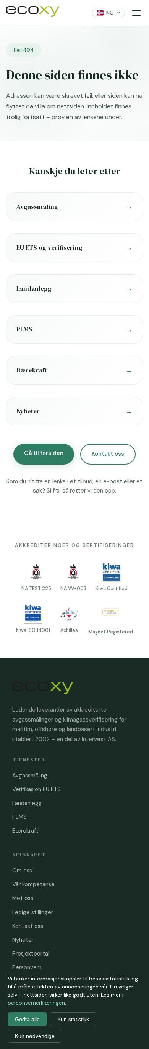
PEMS (19, 817)
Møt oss (22, 898)
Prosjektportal (30, 953)
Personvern (27, 967)
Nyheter (23, 940)
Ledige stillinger (32, 912)
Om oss (22, 870)
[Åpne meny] (136, 12)
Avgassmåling (29, 775)
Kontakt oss (108, 454)
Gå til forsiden (43, 453)
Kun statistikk (73, 1019)
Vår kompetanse (33, 884)
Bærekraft (25, 831)
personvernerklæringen (36, 1002)
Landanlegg (27, 803)
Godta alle (27, 1019)
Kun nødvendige (35, 1036)
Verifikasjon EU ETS (36, 789)
